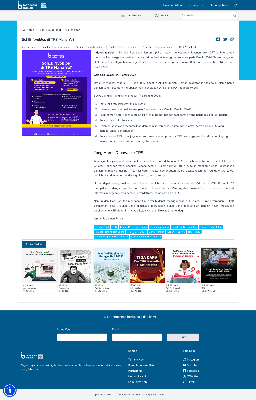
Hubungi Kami (219, 5)
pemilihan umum (159, 227)
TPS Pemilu (194, 231)
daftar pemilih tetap (211, 227)
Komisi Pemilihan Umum (133, 227)
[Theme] (235, 5)
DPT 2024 (140, 231)
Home (30, 30)
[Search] (234, 15)
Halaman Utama (173, 5)
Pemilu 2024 (102, 227)
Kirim (183, 337)
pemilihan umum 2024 (184, 227)
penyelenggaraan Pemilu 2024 (111, 236)
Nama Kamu (64, 329)
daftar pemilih (156, 231)
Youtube (191, 365)
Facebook (192, 371)
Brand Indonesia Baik (141, 365)
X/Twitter (192, 376)
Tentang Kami (196, 5)
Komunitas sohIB (138, 382)
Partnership (135, 371)
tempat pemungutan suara (109, 231)
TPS (129, 231)
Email (115, 329)
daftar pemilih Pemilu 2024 (146, 236)
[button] (10, 390)
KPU (114, 227)
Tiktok (190, 382)
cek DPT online (176, 231)
